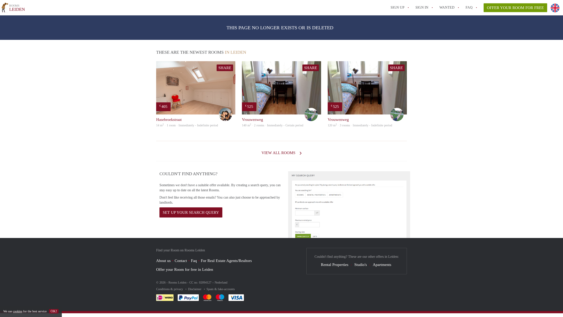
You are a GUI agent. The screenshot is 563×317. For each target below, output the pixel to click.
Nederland (221, 282)
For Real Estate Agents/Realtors (226, 260)
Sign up (397, 7)
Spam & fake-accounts (221, 289)
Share (224, 68)
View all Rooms (278, 153)
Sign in (421, 7)
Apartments (382, 264)
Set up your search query (191, 212)
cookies (17, 311)
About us (163, 260)
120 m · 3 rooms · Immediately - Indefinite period (360, 125)
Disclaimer (195, 289)
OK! (54, 311)
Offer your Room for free (515, 8)
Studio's (360, 264)
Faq (194, 260)
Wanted (447, 7)
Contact (181, 260)
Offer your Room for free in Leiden (184, 269)
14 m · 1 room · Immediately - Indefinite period (187, 125)
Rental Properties (334, 264)
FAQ (469, 7)
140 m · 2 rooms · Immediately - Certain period (272, 125)
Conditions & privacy (170, 289)
